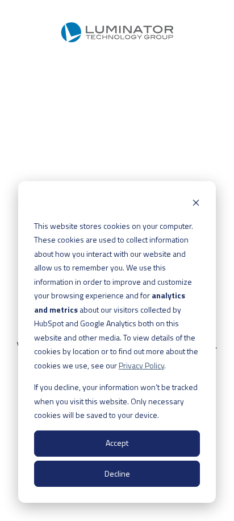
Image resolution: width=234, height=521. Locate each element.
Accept (117, 443)
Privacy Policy (141, 365)
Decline (117, 473)
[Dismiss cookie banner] (196, 204)
